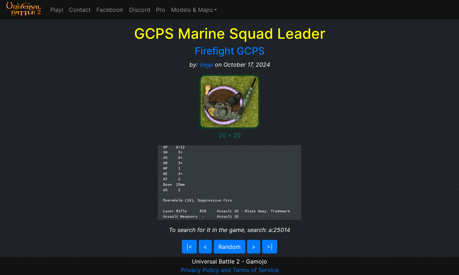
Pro (160, 9)
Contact (80, 9)
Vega (206, 64)
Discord (139, 9)
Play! (56, 9)
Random (229, 246)
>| (270, 246)
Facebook (109, 9)
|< (189, 246)
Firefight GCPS (230, 51)
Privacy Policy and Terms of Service (230, 270)
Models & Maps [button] (192, 9)
